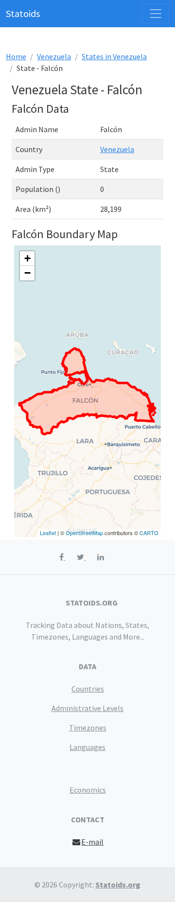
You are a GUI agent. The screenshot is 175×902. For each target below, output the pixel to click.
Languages (87, 747)
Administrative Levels (87, 708)
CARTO (149, 533)
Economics (88, 790)
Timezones (87, 727)
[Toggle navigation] (155, 13)
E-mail (92, 842)
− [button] (27, 273)
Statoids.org (117, 884)
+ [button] (27, 258)
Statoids (23, 13)
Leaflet (48, 533)
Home (16, 56)
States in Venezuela (114, 56)
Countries (87, 689)
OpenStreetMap (84, 533)
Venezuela (54, 56)
